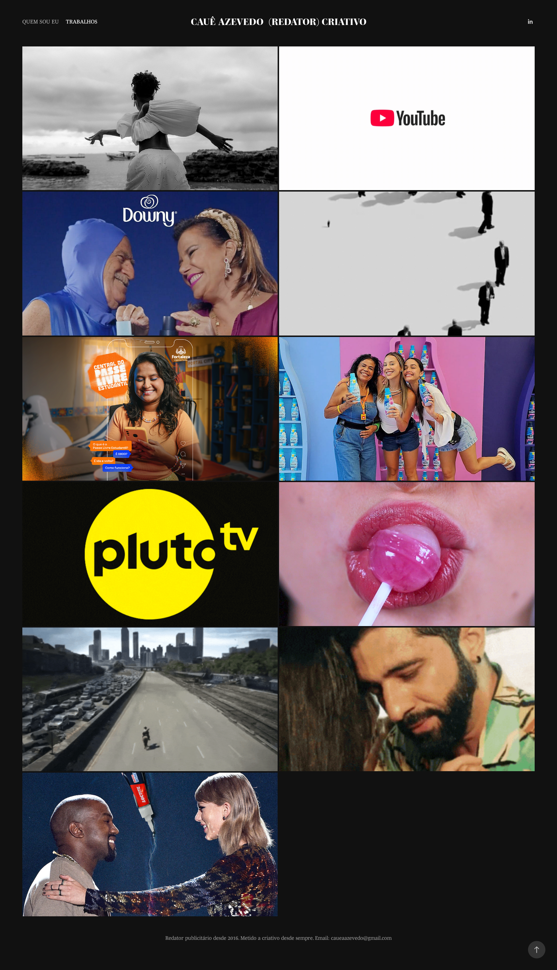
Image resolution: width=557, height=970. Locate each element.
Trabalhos (81, 22)
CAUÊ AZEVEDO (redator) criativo (278, 21)
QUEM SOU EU (40, 22)
